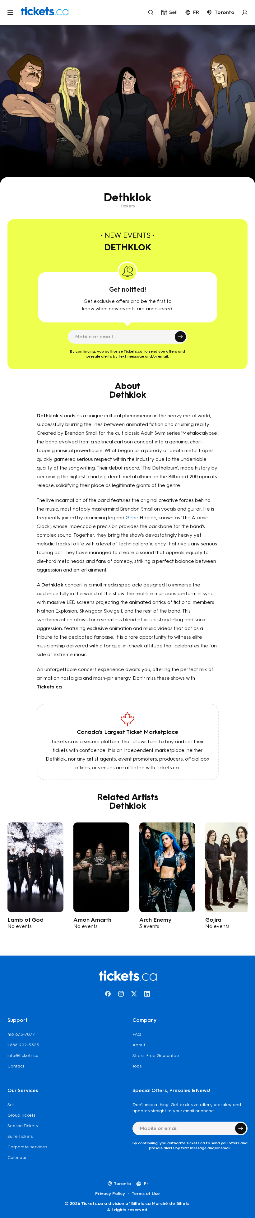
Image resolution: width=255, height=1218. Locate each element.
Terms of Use (146, 1193)
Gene (132, 518)
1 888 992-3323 (23, 1045)
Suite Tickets (20, 1136)
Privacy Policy (110, 1193)
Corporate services (27, 1147)
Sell (11, 1104)
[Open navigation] (10, 12)
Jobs (136, 1066)
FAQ (136, 1034)
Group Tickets (21, 1115)
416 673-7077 (21, 1034)
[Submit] (180, 336)
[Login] (245, 12)
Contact (15, 1066)
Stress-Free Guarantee (155, 1055)
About (138, 1045)
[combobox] (220, 12)
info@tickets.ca (23, 1055)
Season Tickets (22, 1125)
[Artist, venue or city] (151, 12)
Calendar (17, 1157)
